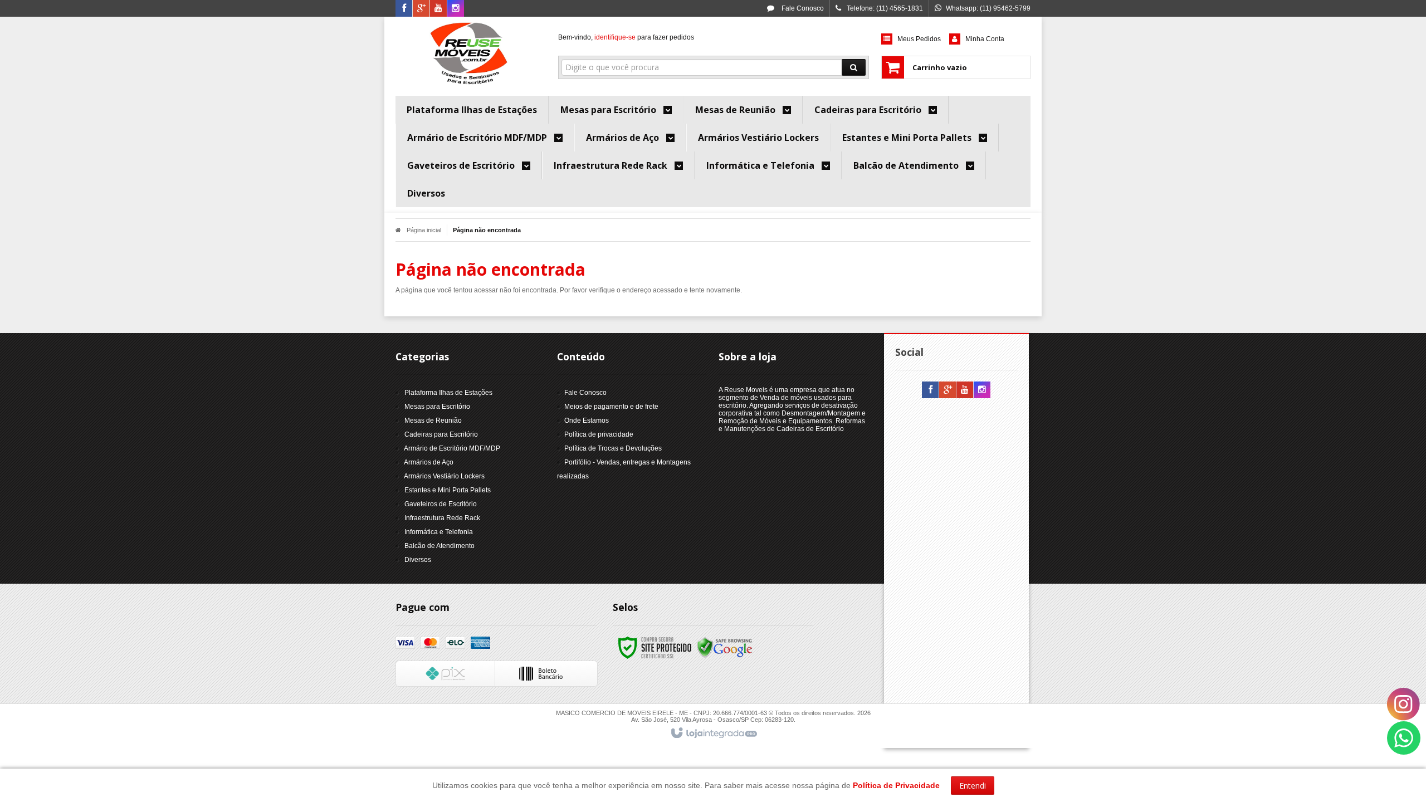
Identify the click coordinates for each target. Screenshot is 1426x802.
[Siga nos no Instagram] (455, 9)
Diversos (417, 560)
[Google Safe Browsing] (725, 647)
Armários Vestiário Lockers (444, 476)
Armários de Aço (428, 462)
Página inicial (424, 230)
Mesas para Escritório (437, 406)
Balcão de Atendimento (439, 546)
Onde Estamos (586, 420)
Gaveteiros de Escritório (440, 504)
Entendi (972, 785)
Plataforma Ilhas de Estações (448, 393)
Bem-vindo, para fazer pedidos (626, 37)
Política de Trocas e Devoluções (613, 448)
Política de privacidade (598, 434)
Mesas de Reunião (433, 420)
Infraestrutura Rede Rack (442, 518)
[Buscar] (854, 67)
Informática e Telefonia (438, 532)
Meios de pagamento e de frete (611, 406)
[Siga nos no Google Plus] (421, 9)
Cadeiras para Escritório (441, 434)
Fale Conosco (802, 8)
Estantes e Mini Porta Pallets (447, 490)
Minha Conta (984, 39)
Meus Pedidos (919, 39)
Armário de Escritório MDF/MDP (452, 448)
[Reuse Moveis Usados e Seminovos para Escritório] (468, 53)
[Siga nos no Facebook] (403, 9)
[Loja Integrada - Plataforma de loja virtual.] (713, 733)
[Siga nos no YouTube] (964, 390)
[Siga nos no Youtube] (438, 9)
